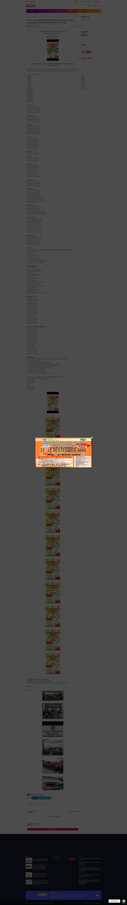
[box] (63, 452)
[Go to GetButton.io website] (124, 903)
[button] (63, 452)
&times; (92, 438)
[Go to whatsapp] (123, 901)
